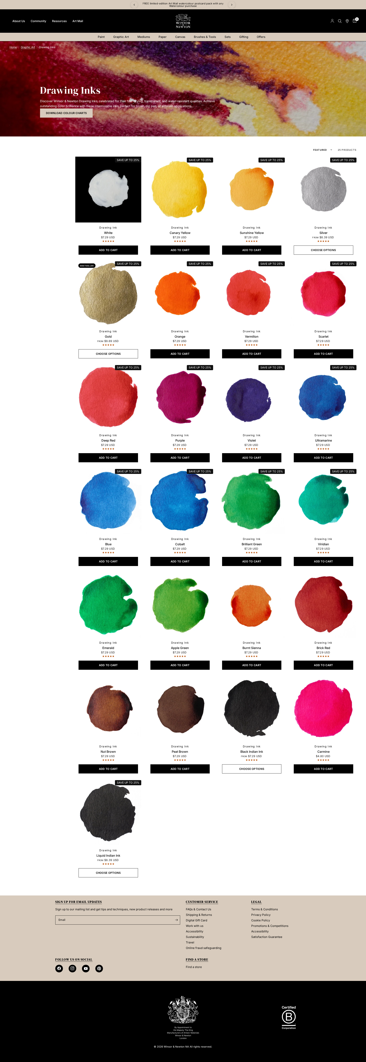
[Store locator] (347, 21)
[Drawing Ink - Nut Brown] (108, 708)
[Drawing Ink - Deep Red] (108, 397)
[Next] (231, 4)
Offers (261, 37)
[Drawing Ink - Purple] (180, 397)
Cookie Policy (260, 920)
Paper (163, 37)
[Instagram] (72, 968)
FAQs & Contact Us (198, 909)
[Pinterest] (99, 968)
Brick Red (323, 648)
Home (13, 47)
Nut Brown (108, 751)
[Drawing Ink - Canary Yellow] (180, 189)
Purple (180, 440)
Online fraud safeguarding (203, 948)
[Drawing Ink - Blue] (108, 501)
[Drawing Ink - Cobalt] (180, 501)
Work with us (194, 926)
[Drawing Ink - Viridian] (323, 501)
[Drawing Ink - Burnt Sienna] (252, 605)
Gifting (243, 37)
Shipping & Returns (199, 915)
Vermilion (251, 336)
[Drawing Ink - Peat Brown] (180, 708)
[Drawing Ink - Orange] (180, 293)
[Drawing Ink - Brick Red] (323, 605)
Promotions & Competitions (269, 926)
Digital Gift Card (196, 920)
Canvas (180, 37)
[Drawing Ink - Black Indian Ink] (252, 708)
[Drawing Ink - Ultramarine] (323, 397)
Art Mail (77, 21)
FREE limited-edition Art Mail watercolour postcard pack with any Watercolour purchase (216, 4)
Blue (108, 544)
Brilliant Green (252, 544)
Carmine (323, 751)
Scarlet (323, 336)
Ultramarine (323, 440)
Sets (228, 37)
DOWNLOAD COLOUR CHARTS (66, 113)
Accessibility (194, 931)
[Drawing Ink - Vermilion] (252, 293)
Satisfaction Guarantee (266, 937)
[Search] (340, 21)
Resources (59, 21)
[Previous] (134, 4)
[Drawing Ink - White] (108, 189)
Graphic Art (121, 37)
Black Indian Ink (251, 751)
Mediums (143, 37)
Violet (252, 440)
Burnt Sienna (251, 648)
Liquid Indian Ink (108, 855)
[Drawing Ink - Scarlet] (323, 293)
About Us (18, 21)
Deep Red (108, 440)
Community (38, 21)
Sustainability (195, 937)
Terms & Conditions (264, 909)
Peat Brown (180, 751)
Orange (180, 336)
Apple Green (180, 648)
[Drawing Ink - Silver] (323, 189)
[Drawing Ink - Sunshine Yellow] (252, 189)
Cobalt (180, 544)
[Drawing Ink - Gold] (108, 293)
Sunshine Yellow (252, 233)
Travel (190, 942)
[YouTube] (86, 968)
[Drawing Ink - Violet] (252, 397)
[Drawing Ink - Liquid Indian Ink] (108, 812)
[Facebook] (59, 968)
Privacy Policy (260, 915)
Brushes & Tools (205, 37)
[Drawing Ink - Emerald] (108, 605)
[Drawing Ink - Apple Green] (180, 605)
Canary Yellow (180, 233)
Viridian (323, 544)
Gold (108, 336)
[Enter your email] (176, 920)
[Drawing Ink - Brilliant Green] (252, 501)
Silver (323, 233)
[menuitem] (19, 21)
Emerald (108, 648)
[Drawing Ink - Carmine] (323, 708)
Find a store (194, 967)
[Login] (332, 21)
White (108, 233)
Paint (101, 37)
